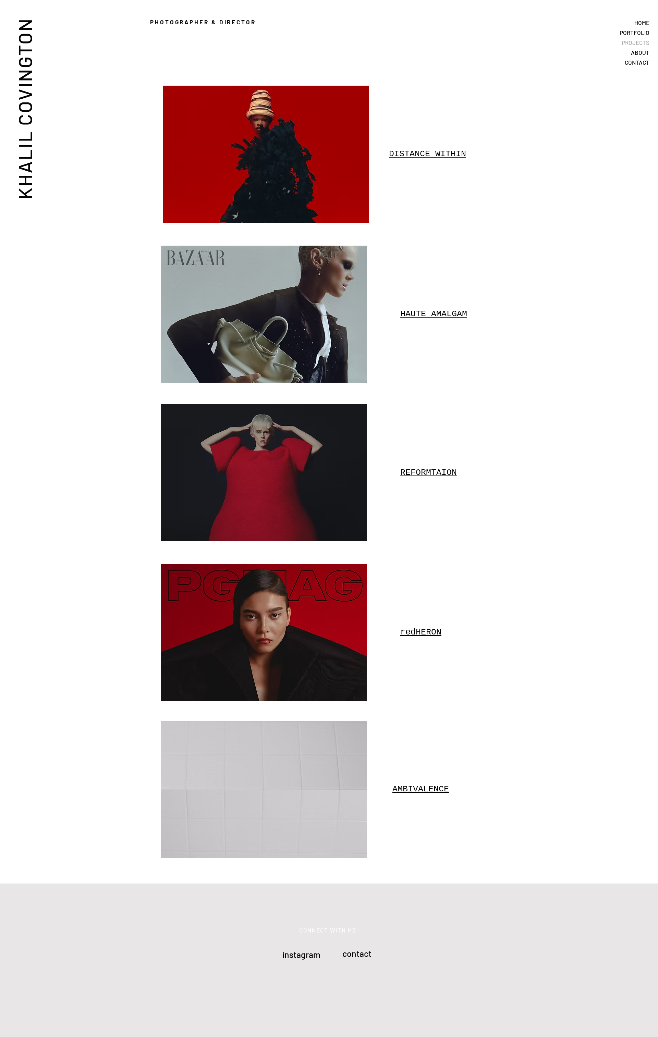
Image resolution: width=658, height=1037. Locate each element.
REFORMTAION (428, 473)
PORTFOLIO (634, 32)
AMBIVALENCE (420, 789)
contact (356, 953)
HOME (641, 22)
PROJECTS (635, 42)
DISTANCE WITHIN (427, 154)
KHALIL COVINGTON (24, 108)
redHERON (420, 632)
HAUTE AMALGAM (433, 314)
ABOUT (640, 52)
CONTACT (637, 62)
